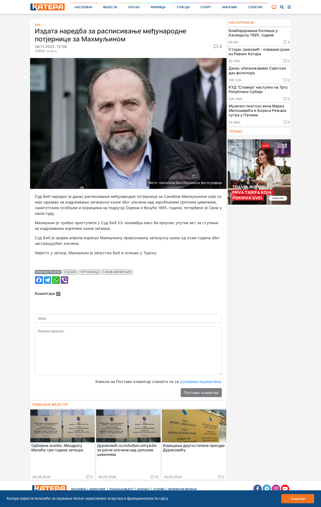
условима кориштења (200, 381)
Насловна (83, 7)
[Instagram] (276, 489)
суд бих (70, 272)
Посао (134, 7)
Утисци (182, 7)
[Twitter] (267, 489)
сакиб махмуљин (117, 272)
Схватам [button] (298, 498)
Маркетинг (97, 489)
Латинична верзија (182, 489)
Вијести (110, 7)
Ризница (158, 7)
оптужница (89, 272)
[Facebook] (258, 489)
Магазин (229, 7)
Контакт (143, 489)
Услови (158, 489)
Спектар (255, 7)
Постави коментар (201, 392)
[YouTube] (285, 489)
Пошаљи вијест (121, 489)
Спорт (205, 7)
